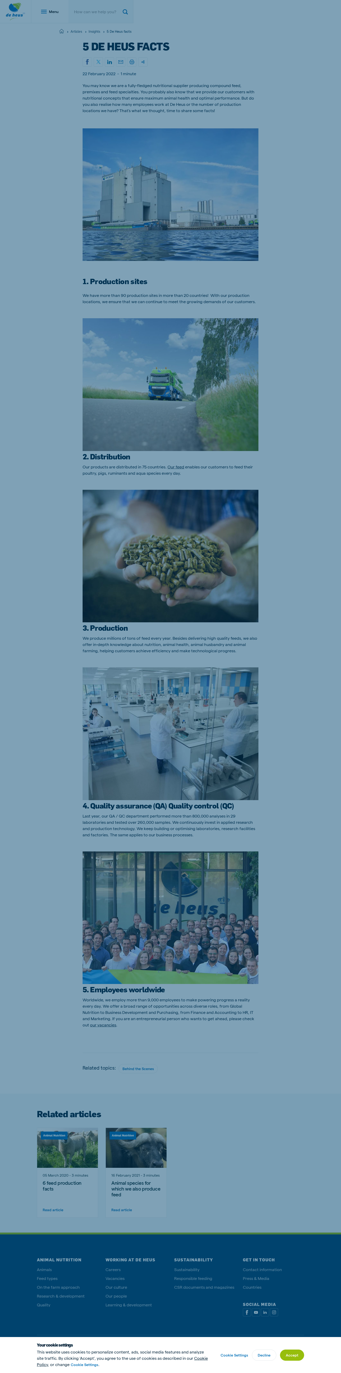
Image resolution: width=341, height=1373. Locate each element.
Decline (264, 1355)
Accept (292, 1355)
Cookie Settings (84, 1364)
